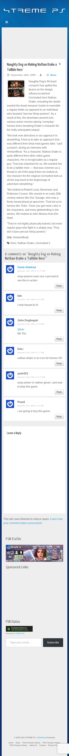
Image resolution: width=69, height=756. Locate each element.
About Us (33, 745)
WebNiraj (42, 738)
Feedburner (28, 18)
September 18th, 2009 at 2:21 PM (30, 299)
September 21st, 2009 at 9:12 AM (30, 405)
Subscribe (53, 642)
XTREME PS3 (19, 633)
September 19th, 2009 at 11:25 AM (31, 377)
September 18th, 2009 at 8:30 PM (30, 324)
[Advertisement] (34, 42)
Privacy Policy (53, 745)
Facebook (23, 18)
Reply (59, 285)
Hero (13, 243)
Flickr (32, 18)
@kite (20, 329)
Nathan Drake (26, 243)
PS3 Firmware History (31, 743)
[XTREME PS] (34, 8)
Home (11, 743)
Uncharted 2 (43, 243)
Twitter (37, 18)
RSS (46, 18)
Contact (42, 745)
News (53, 75)
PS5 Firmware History (18, 745)
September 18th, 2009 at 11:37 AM (31, 271)
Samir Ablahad (26, 267)
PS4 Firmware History (51, 743)
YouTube (41, 18)
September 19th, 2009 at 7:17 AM (30, 352)
